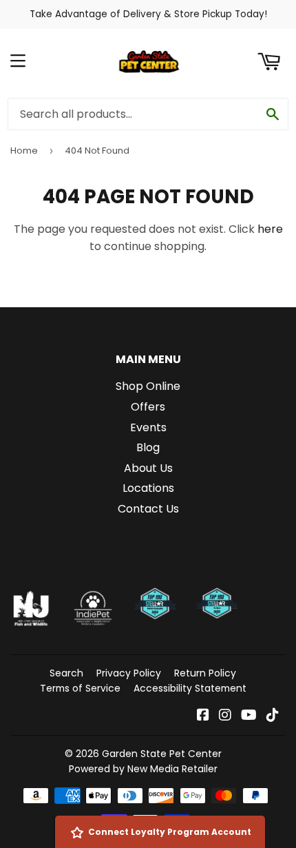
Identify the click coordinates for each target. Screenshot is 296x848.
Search (66, 673)
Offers (148, 407)
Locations (148, 488)
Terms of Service (80, 688)
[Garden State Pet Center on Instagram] (225, 716)
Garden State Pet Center (162, 754)
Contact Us (148, 509)
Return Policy (205, 673)
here (270, 229)
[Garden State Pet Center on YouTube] (249, 716)
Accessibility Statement (190, 688)
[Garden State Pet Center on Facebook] (203, 716)
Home (24, 150)
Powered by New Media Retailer (143, 769)
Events (148, 427)
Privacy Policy (128, 673)
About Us (148, 468)
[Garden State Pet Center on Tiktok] (272, 716)
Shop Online (148, 386)
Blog (148, 447)
